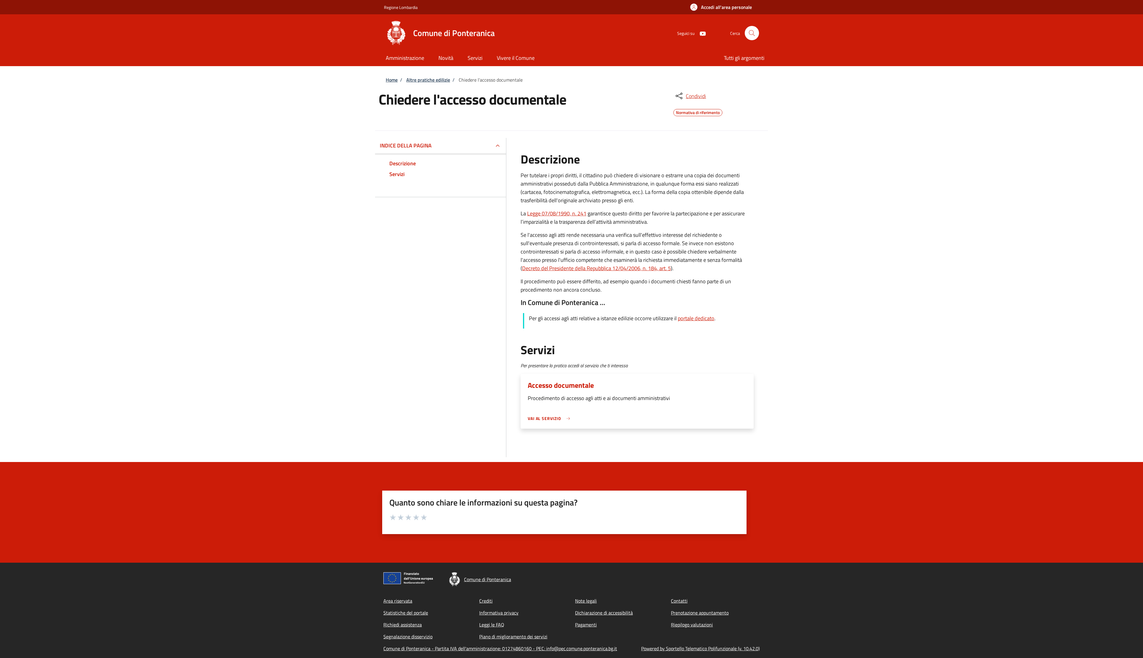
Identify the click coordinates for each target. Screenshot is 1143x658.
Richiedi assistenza (402, 624)
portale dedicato (696, 318)
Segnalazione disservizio (407, 636)
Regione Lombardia (401, 7)
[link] (550, 418)
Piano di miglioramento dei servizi (513, 636)
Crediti (486, 600)
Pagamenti (586, 624)
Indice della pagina (406, 145)
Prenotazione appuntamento (700, 612)
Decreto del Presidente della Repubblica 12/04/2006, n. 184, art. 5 (596, 268)
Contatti (679, 600)
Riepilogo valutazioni (692, 624)
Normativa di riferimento (698, 111)
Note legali (586, 600)
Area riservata (397, 600)
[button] (721, 7)
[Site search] (752, 33)
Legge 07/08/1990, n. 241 (556, 213)
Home (392, 79)
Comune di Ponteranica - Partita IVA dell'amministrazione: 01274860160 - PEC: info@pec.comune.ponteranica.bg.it (500, 648)
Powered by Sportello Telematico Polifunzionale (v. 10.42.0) (700, 648)
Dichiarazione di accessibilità (604, 612)
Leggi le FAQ (491, 624)
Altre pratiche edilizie (428, 79)
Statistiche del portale (405, 612)
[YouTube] (700, 33)
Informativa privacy (499, 612)
